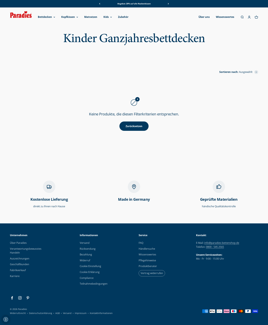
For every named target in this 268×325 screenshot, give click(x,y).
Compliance (87, 278)
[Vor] (168, 3)
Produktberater (148, 266)
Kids (106, 17)
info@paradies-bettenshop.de (221, 243)
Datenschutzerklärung (40, 313)
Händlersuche (147, 248)
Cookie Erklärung (90, 272)
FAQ (141, 243)
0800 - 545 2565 (215, 247)
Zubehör (123, 17)
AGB (57, 313)
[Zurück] (99, 3)
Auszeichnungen (19, 258)
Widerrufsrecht (18, 313)
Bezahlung (86, 254)
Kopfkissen (68, 17)
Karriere (15, 276)
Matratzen (90, 17)
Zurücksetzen (134, 126)
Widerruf (85, 260)
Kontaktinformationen (101, 313)
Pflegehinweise (147, 260)
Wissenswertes (225, 17)
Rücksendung (88, 248)
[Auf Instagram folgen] (20, 298)
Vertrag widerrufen (152, 273)
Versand (84, 243)
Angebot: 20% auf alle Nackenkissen (134, 3)
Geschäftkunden (19, 264)
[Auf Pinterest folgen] (28, 298)
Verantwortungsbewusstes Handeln (25, 250)
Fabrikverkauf (18, 270)
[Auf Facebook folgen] (12, 298)
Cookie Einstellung (90, 266)
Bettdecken (45, 17)
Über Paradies (18, 243)
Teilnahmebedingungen (93, 283)
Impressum (81, 313)
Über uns (204, 17)
